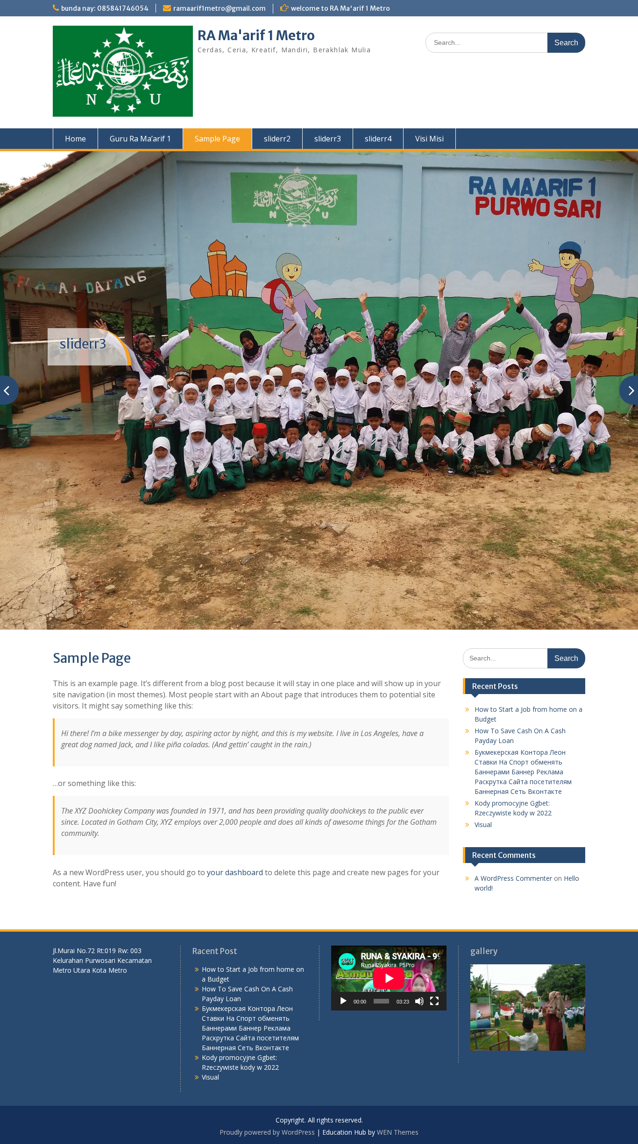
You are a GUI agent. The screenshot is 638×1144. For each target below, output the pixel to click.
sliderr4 (378, 138)
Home (75, 138)
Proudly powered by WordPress (267, 1132)
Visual (483, 824)
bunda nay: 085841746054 (105, 8)
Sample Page (217, 138)
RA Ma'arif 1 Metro (256, 35)
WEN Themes (397, 1132)
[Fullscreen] (434, 1001)
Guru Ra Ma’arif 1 (140, 138)
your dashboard (235, 872)
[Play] (343, 1001)
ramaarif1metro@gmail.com (219, 8)
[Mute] (419, 1001)
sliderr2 (277, 138)
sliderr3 (327, 138)
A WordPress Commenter (513, 878)
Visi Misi (429, 138)
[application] (389, 978)
